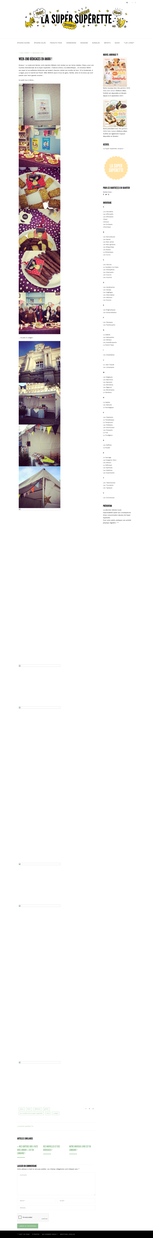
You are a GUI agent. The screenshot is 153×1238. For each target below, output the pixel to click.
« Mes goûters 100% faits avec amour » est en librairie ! (27, 1150)
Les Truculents (108, 485)
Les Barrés (107, 239)
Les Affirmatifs (108, 214)
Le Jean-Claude (108, 364)
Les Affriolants (108, 217)
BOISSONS (84, 43)
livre (48, 1113)
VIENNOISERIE (71, 43)
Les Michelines (108, 385)
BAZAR (117, 43)
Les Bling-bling (108, 247)
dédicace (37, 1109)
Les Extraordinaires (109, 312)
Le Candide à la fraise (110, 267)
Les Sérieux (107, 462)
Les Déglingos (108, 292)
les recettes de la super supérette (31, 1113)
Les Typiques (107, 488)
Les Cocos (106, 255)
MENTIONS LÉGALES (67, 1234)
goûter (46, 1109)
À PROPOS (35, 1234)
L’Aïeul (105, 219)
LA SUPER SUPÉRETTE (25, 1126)
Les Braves (107, 249)
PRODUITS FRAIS (56, 43)
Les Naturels (107, 405)
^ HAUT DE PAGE (23, 1234)
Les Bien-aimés (108, 242)
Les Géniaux (107, 340)
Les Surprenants (108, 473)
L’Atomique (107, 227)
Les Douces (107, 300)
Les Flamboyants (109, 325)
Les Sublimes (107, 470)
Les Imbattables (108, 355)
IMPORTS (107, 43)
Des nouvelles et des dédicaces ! (51, 1148)
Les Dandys (107, 290)
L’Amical (106, 222)
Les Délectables (108, 295)
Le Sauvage (107, 457)
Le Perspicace (108, 422)
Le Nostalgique (108, 407)
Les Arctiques (108, 224)
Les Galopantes (108, 337)
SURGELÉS (96, 43)
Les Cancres (107, 264)
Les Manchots (108, 379)
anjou (21, 1109)
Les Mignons (107, 387)
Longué (55, 1113)
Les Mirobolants (108, 390)
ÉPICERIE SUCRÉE (23, 43)
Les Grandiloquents (110, 342)
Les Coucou (107, 275)
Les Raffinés (107, 445)
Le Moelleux (107, 392)
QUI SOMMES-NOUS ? (49, 1234)
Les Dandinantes (109, 287)
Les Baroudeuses (109, 237)
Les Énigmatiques (109, 310)
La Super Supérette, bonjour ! (113, 148)
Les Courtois (107, 277)
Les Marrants (107, 382)
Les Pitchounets (108, 427)
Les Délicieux (107, 297)
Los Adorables (108, 211)
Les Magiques (108, 377)
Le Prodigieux (108, 435)
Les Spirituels (108, 467)
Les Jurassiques (108, 367)
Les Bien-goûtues (109, 244)
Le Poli (105, 432)
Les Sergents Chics (109, 460)
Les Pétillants (108, 425)
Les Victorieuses (108, 497)
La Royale (106, 447)
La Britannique (108, 252)
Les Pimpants (108, 430)
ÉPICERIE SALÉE (40, 43)
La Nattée (106, 402)
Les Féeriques (108, 322)
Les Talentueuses (109, 483)
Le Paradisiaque (108, 420)
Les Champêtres (108, 269)
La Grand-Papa (108, 345)
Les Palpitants (108, 417)
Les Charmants (108, 272)
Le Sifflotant (107, 465)
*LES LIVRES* (129, 43)
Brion (29, 1109)
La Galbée (106, 334)
